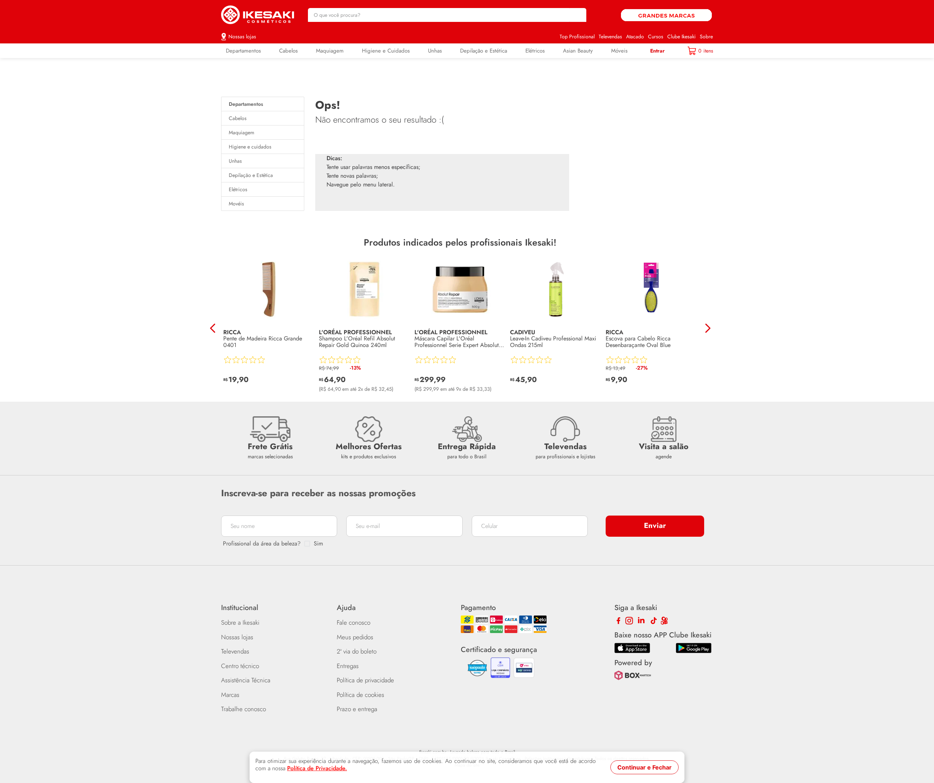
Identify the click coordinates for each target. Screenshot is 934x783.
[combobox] (447, 15)
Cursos (655, 36)
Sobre (706, 36)
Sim (318, 543)
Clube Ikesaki (681, 36)
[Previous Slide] (213, 328)
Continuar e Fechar (644, 767)
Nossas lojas (242, 36)
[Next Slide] (707, 328)
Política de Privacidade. (317, 768)
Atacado (635, 36)
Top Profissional (577, 36)
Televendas (610, 36)
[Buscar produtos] (577, 15)
